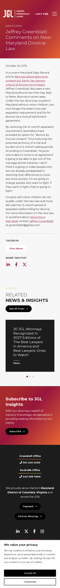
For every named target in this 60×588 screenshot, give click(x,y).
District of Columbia (21, 492)
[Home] (16, 14)
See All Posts (16, 308)
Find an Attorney (28, 516)
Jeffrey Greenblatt (41, 221)
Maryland (47, 488)
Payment (28, 506)
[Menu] (54, 13)
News (19, 26)
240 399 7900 (31, 476)
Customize (30, 581)
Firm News (16, 248)
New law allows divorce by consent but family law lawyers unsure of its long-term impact (27, 80)
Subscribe (15, 431)
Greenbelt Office (30, 455)
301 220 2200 (31, 462)
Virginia (41, 492)
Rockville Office (30, 470)
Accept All (30, 573)
